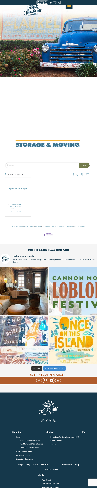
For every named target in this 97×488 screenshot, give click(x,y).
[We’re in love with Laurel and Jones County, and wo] (24, 340)
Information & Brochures (66, 226)
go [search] (85, 165)
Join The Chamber (79, 226)
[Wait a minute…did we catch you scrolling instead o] (24, 291)
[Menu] (69, 5)
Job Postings (46, 226)
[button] (6, 174)
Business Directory (17, 226)
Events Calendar (29, 226)
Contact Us (54, 226)
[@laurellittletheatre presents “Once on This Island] (73, 340)
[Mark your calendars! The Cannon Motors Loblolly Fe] (73, 291)
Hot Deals (38, 226)
